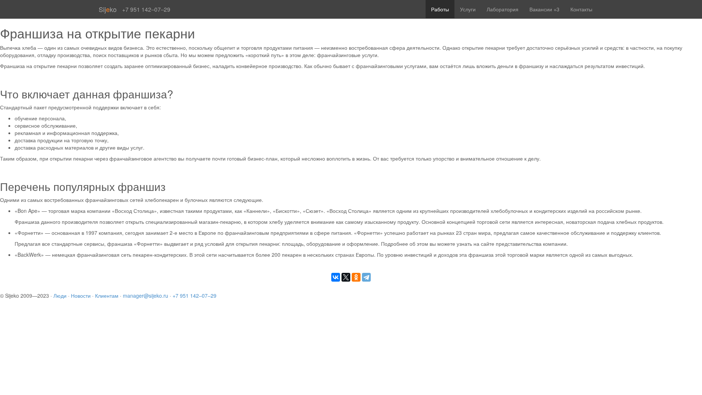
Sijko (108, 9)
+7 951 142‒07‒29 (194, 295)
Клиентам (106, 295)
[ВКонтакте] (335, 277)
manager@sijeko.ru (145, 295)
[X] (345, 277)
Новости (81, 295)
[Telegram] (366, 277)
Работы (440, 9)
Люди (60, 295)
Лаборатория (502, 9)
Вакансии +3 (544, 9)
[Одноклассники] (356, 277)
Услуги (468, 9)
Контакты (581, 9)
